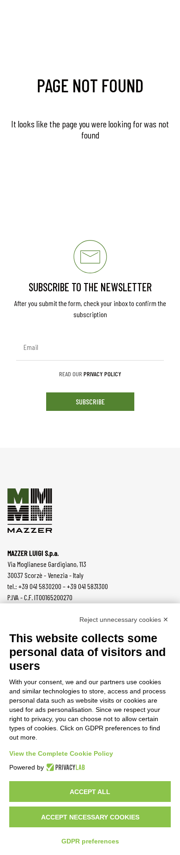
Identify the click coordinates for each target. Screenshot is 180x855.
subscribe (90, 401)
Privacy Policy (102, 374)
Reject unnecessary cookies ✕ (123, 619)
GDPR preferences (90, 841)
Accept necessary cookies (90, 817)
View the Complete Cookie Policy (61, 753)
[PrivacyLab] (64, 767)
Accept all (90, 791)
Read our (90, 374)
